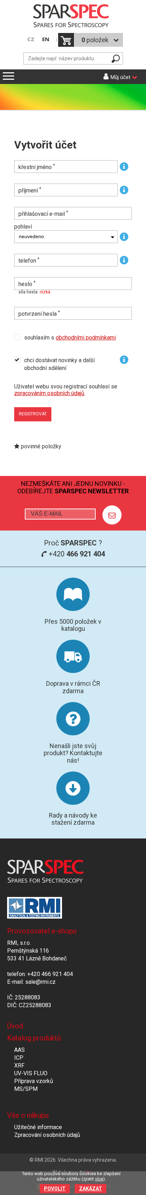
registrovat (33, 413)
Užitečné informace (38, 1127)
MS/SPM (26, 1088)
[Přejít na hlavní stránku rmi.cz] (73, 16)
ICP (18, 1057)
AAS (19, 1050)
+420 (76, 554)
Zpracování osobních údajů (47, 1135)
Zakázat (90, 1188)
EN (45, 39)
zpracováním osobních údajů (49, 393)
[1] (112, 514)
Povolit (55, 1188)
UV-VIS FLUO (30, 1073)
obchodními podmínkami (86, 337)
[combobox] (66, 236)
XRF (19, 1065)
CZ (30, 39)
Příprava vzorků (33, 1081)
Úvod (15, 1026)
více (99, 1179)
